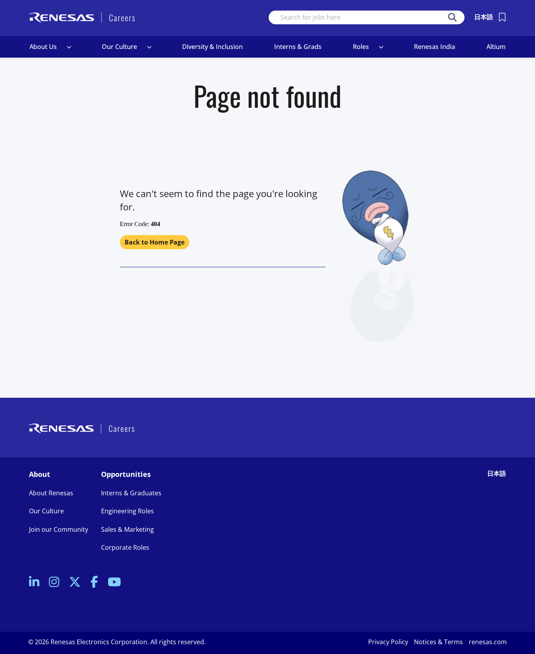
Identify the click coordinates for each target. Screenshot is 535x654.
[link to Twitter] (75, 582)
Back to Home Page (154, 242)
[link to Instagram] (54, 582)
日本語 (483, 17)
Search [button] (452, 17)
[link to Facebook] (94, 582)
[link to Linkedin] (34, 582)
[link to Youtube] (114, 582)
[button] (68, 47)
